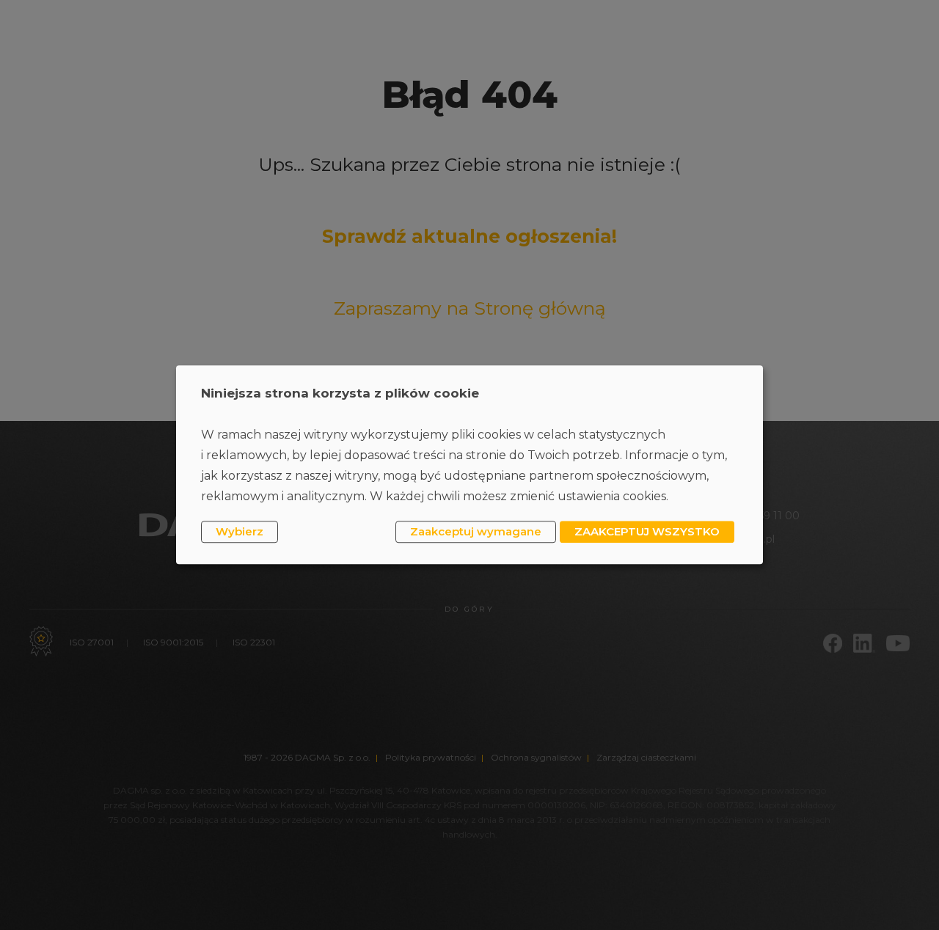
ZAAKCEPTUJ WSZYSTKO (647, 531)
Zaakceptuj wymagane (475, 531)
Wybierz (239, 531)
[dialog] (469, 464)
